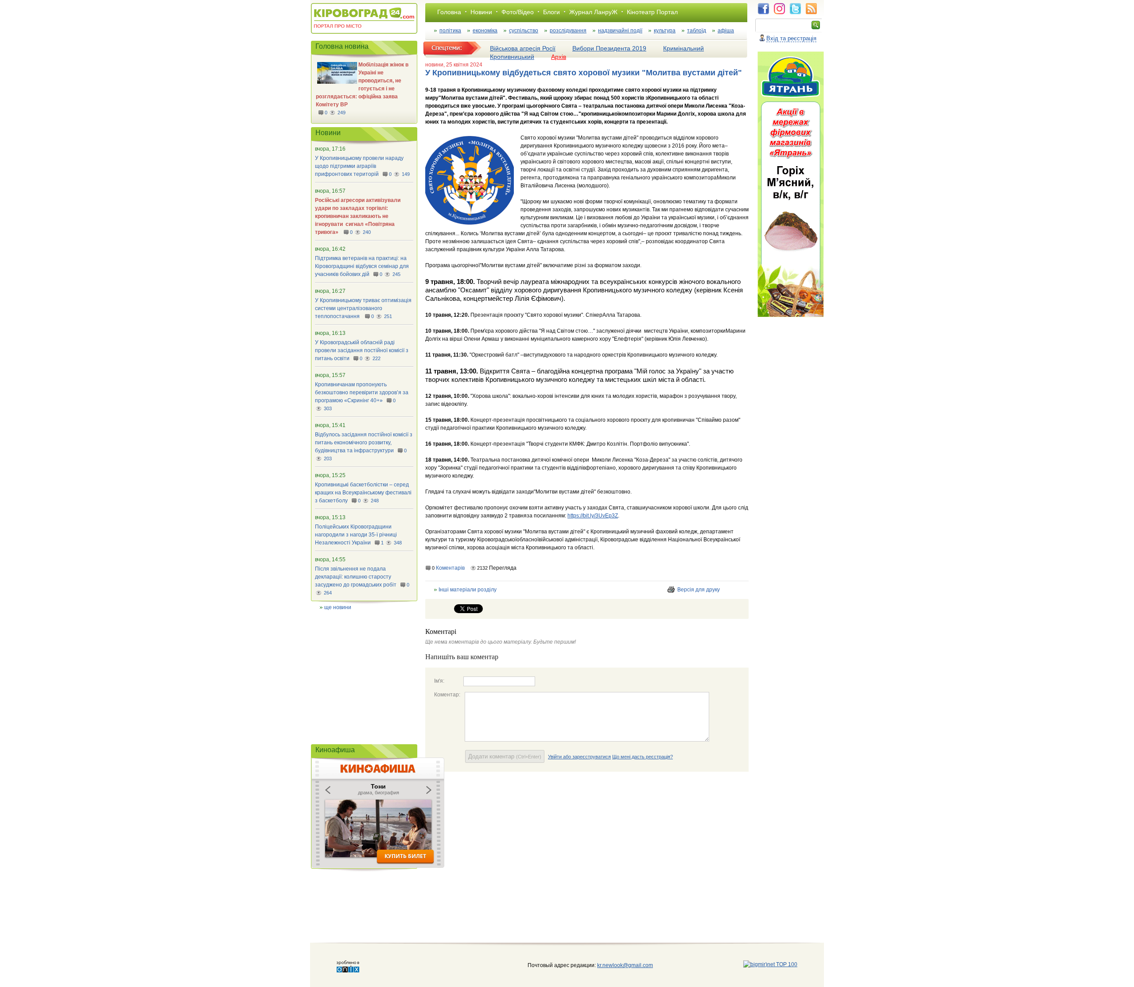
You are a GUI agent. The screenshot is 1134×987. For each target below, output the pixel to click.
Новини (481, 12)
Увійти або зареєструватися (579, 756)
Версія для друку (698, 590)
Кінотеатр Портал (652, 12)
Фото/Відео (517, 12)
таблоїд (696, 30)
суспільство (523, 30)
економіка (485, 30)
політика (450, 30)
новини (434, 65)
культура (665, 30)
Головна (449, 12)
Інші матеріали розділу (468, 590)
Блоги (551, 12)
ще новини (337, 607)
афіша (726, 30)
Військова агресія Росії (522, 48)
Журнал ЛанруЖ (593, 12)
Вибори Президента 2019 (609, 48)
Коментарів (450, 568)
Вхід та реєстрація (791, 38)
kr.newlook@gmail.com (616, 965)
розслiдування (568, 30)
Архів (558, 56)
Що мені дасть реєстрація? (642, 756)
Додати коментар (504, 756)
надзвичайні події (620, 30)
